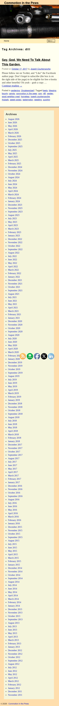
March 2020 (13, 352)
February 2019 (14, 396)
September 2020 (15, 331)
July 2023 (12, 218)
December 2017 (15, 444)
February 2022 (14, 273)
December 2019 (15, 362)
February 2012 (14, 684)
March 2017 (13, 475)
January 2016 (14, 523)
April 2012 (13, 677)
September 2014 (15, 578)
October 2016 (14, 492)
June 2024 (12, 184)
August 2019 (13, 376)
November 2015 (15, 530)
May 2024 (12, 187)
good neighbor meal (11, 96)
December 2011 (15, 691)
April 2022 (13, 266)
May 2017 (12, 468)
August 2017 (13, 458)
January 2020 (14, 359)
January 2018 (14, 441)
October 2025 (14, 143)
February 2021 (14, 314)
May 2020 (12, 345)
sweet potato (15, 99)
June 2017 (12, 465)
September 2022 (15, 249)
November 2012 (15, 654)
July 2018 (12, 420)
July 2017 (12, 461)
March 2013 (13, 640)
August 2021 (13, 294)
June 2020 (12, 342)
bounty (5, 93)
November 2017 (15, 448)
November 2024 (15, 170)
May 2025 (12, 153)
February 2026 (14, 136)
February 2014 (14, 602)
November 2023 (15, 208)
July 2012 (12, 667)
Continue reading (12, 85)
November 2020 (15, 324)
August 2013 (13, 623)
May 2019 (12, 386)
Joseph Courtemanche (41, 68)
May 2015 (12, 551)
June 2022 (12, 259)
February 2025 (14, 163)
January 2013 (14, 647)
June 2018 (12, 424)
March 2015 (13, 558)
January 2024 (14, 201)
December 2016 (15, 486)
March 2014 (13, 599)
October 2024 (14, 174)
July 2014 (12, 585)
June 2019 (12, 383)
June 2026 (12, 122)
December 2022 (15, 239)
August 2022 (13, 252)
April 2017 (13, 472)
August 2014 (13, 582)
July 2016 (12, 503)
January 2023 (14, 235)
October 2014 (14, 575)
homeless (25, 96)
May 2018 (12, 427)
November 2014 (15, 571)
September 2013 (15, 619)
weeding (38, 99)
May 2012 (12, 674)
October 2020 (14, 328)
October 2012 (14, 657)
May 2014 (12, 592)
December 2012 (15, 650)
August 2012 (13, 664)
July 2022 (12, 256)
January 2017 (14, 482)
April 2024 (13, 191)
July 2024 (12, 180)
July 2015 (12, 544)
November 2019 (15, 365)
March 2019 (13, 393)
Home (6, 40)
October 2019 (14, 369)
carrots (12, 93)
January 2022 (14, 277)
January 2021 (14, 318)
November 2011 (15, 695)
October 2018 (14, 410)
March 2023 (13, 228)
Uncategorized (27, 90)
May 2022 (12, 263)
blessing (52, 90)
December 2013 (15, 609)
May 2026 (12, 126)
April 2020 (13, 348)
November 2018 (15, 407)
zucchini (46, 99)
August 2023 (13, 215)
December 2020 (15, 321)
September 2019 (15, 372)
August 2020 (13, 335)
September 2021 (15, 290)
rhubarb (5, 99)
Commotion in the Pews (21, 2)
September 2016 (15, 496)
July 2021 (12, 297)
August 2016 (13, 499)
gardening (15, 90)
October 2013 (14, 616)
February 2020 (14, 355)
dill (44, 93)
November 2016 (15, 489)
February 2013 (14, 643)
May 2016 (12, 510)
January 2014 (14, 605)
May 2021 (12, 304)
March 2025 (13, 160)
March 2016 (13, 516)
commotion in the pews (26, 93)
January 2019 (14, 400)
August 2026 (13, 119)
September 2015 (15, 537)
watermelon (28, 99)
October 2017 (14, 451)
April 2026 (13, 129)
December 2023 (15, 205)
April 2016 (13, 513)
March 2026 (13, 132)
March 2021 (13, 311)
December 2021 (15, 280)
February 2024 (14, 198)
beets (45, 90)
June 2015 (12, 547)
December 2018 (15, 403)
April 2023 (13, 225)
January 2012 (14, 688)
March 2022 (13, 270)
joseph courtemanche (40, 96)
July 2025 (12, 150)
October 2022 (14, 246)
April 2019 (13, 390)
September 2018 (15, 414)
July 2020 (12, 338)
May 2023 (12, 222)
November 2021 (15, 283)
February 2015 (14, 561)
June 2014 (12, 588)
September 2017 (15, 455)
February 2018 (14, 438)
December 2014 (15, 568)
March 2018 (13, 434)
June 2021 (12, 300)
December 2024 (15, 167)
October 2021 (14, 287)
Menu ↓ (51, 40)
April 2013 (13, 636)
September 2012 (15, 660)
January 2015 (14, 564)
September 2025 (15, 146)
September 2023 (15, 211)
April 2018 (13, 431)
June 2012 (12, 671)
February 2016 (14, 520)
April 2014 (13, 595)
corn (40, 93)
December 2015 (15, 527)
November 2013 (15, 612)
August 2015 (13, 540)
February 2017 (14, 479)
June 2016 (12, 506)
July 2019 (12, 379)
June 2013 (12, 629)
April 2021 (13, 307)
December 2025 (15, 139)
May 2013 (12, 633)
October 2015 (14, 533)
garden (50, 93)
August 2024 (13, 177)
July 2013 (12, 626)
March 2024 (13, 194)
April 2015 (13, 554)
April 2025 (13, 156)
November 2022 (15, 242)
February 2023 (14, 232)
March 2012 (13, 681)
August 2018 (13, 417)
